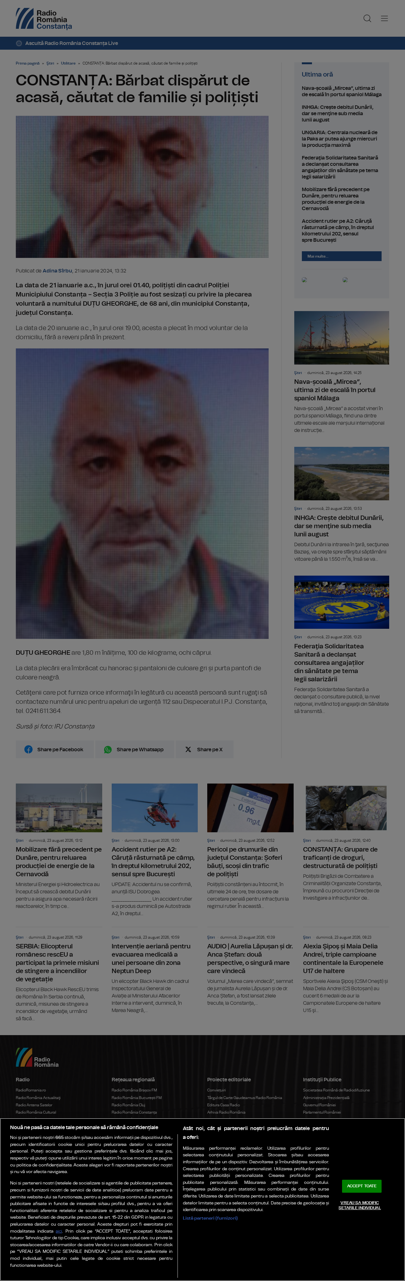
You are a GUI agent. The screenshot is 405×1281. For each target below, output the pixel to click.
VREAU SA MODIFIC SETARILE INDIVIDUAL (360, 1205)
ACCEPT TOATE (362, 1186)
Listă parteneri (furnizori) (210, 1218)
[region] (202, 1199)
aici (59, 1231)
